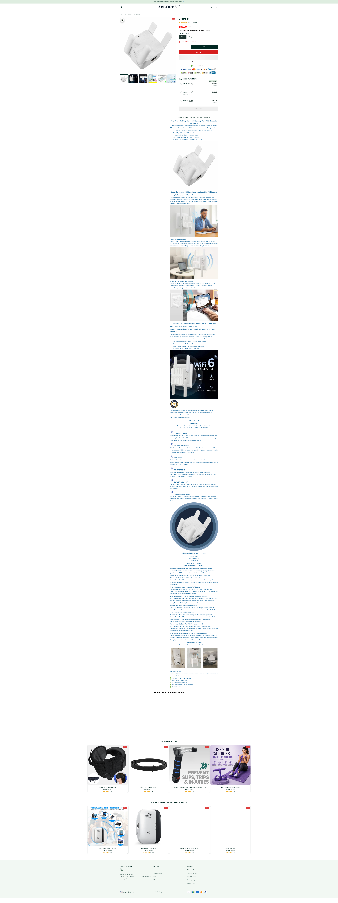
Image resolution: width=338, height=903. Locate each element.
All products (128, 14)
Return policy (191, 880)
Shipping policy (191, 876)
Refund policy (191, 883)
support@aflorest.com (126, 879)
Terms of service (192, 873)
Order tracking (158, 873)
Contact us (157, 870)
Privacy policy (191, 870)
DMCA (155, 880)
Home (121, 14)
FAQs (155, 876)
